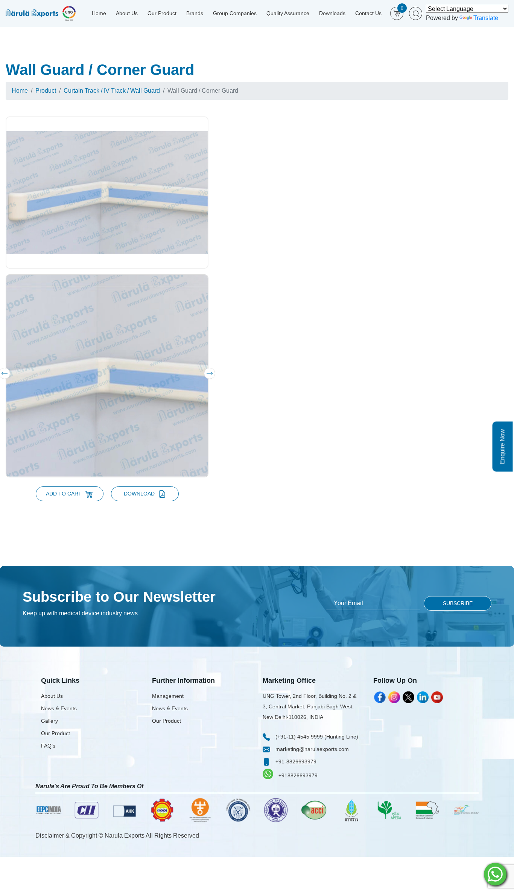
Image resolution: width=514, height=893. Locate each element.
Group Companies (235, 13)
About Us (127, 13)
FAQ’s (48, 746)
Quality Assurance (287, 13)
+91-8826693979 (295, 761)
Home (99, 13)
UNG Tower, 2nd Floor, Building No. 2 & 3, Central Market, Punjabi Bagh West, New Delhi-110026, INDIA (309, 706)
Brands (194, 13)
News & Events (59, 708)
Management (168, 696)
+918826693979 (297, 775)
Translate (485, 18)
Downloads (332, 13)
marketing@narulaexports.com (311, 749)
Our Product (162, 13)
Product (45, 90)
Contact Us (368, 13)
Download (139, 494)
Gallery (49, 721)
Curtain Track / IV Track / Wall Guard (112, 90)
